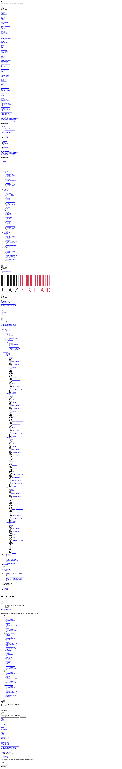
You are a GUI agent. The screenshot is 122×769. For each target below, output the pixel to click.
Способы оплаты (5, 741)
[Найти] (2, 7)
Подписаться (23, 716)
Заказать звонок (10, 580)
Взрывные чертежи (13, 344)
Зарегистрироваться (5, 611)
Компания (3, 722)
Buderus (11, 525)
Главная (8, 331)
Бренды (2, 720)
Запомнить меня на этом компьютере (15, 605)
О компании (3, 724)
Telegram (5, 136)
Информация (4, 729)
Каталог (8, 354)
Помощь (3, 738)
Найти (2, 762)
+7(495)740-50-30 (5, 117)
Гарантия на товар (5, 743)
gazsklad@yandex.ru (6, 132)
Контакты (3, 728)
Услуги (10, 336)
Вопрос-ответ (4, 735)
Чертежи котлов (10, 556)
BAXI (10, 440)
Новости (3, 725)
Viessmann (11, 490)
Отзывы (2, 727)
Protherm (11, 396)
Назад (9, 330)
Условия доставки (5, 742)
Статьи (2, 734)
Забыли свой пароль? (6, 609)
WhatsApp (5, 137)
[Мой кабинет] (1, 309)
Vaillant (10, 358)
